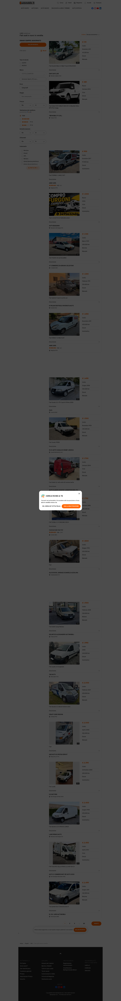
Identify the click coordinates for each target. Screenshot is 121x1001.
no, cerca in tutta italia (51, 506)
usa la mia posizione (71, 506)
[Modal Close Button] (79, 493)
